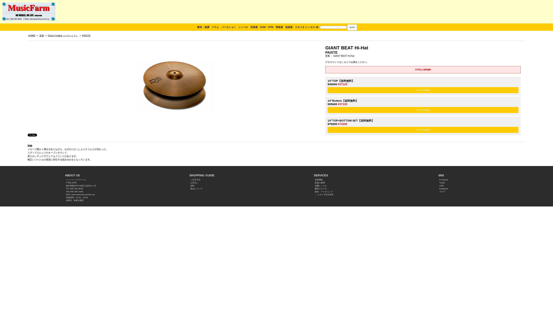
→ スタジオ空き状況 (324, 195)
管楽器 (279, 27)
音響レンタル (321, 186)
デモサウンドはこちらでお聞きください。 (347, 62)
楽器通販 (319, 180)
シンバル (243, 27)
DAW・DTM (266, 27)
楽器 (41, 35)
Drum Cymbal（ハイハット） (63, 35)
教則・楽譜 (203, 27)
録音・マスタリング (324, 192)
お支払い (194, 183)
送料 (192, 186)
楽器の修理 (320, 183)
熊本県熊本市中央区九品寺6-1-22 (81, 186)
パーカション (228, 27)
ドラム (215, 27)
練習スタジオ (321, 189)
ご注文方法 (195, 180)
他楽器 (289, 27)
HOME (31, 35)
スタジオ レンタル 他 (306, 27)
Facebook (443, 180)
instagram (443, 189)
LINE (441, 186)
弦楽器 (254, 27)
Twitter (442, 183)
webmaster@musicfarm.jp (83, 195)
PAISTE (86, 35)
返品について (196, 189)
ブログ (442, 192)
